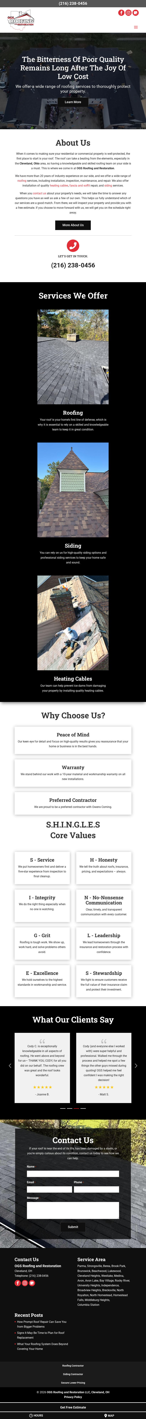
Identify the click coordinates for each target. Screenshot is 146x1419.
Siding (73, 545)
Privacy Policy (73, 1397)
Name (31, 1166)
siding (108, 185)
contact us (39, 193)
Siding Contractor (73, 1374)
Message (33, 1198)
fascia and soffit (79, 185)
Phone (79, 1182)
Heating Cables (73, 678)
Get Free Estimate (73, 1407)
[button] (136, 1066)
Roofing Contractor (73, 1365)
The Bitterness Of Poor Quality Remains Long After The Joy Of (73, 68)
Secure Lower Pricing (73, 1382)
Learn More (73, 102)
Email (31, 1182)
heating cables (59, 185)
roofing (21, 180)
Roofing (73, 412)
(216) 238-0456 (73, 3)
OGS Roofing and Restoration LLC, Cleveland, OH (78, 1392)
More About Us (73, 225)
